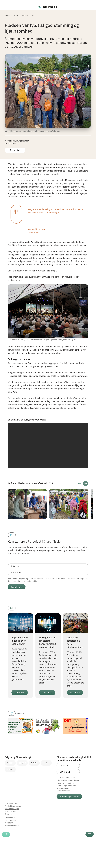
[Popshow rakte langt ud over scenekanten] (20, 622)
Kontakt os (9, 814)
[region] (48, 445)
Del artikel (15, 150)
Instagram (22, 763)
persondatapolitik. (30, 581)
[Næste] (85, 483)
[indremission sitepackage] (48, 6)
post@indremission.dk (13, 825)
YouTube (10, 769)
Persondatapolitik (11, 803)
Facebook (10, 763)
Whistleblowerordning (13, 806)
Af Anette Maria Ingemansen (17, 140)
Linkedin (34, 763)
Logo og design (10, 811)
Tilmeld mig (16, 586)
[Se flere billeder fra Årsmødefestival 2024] (27, 490)
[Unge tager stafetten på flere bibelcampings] (75, 622)
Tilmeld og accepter (69, 796)
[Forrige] (79, 483)
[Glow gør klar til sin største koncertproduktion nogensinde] (48, 622)
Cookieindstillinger (12, 808)
